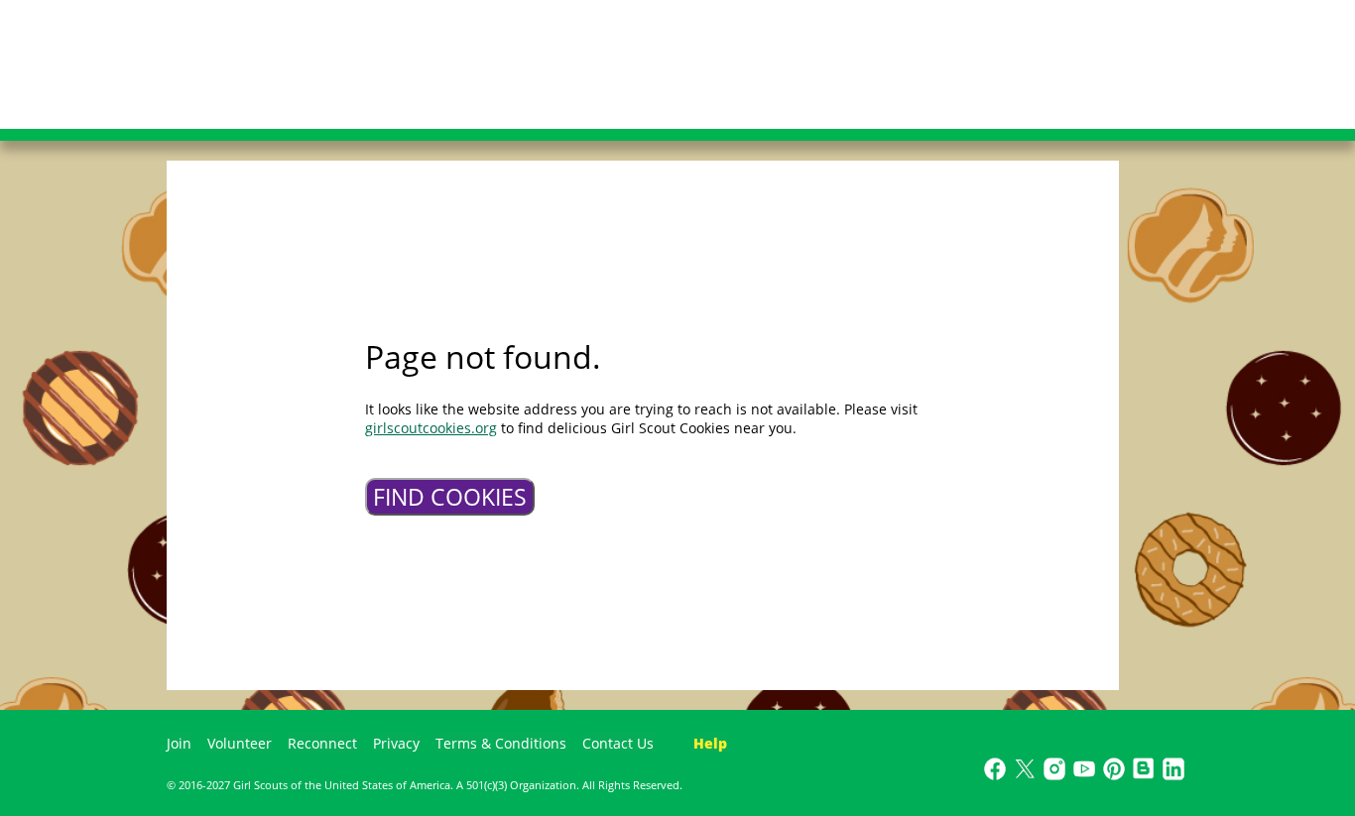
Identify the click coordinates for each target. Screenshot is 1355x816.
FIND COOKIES (450, 497)
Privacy (396, 743)
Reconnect (322, 743)
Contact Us (618, 743)
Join (179, 743)
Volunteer (239, 743)
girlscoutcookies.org (431, 427)
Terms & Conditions (500, 743)
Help (710, 743)
